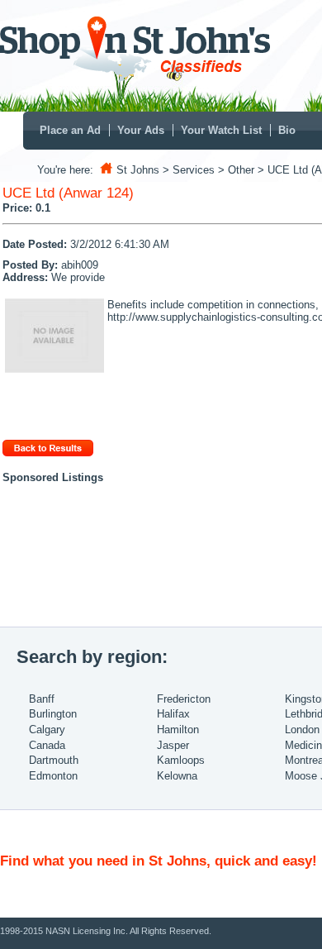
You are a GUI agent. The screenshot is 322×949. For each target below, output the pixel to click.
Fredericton (184, 699)
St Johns (137, 170)
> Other (236, 170)
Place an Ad (70, 130)
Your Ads (140, 130)
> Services (189, 170)
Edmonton (53, 776)
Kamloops (181, 760)
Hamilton (178, 729)
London (302, 729)
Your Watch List (221, 130)
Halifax (173, 714)
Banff (41, 699)
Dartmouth (53, 760)
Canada (47, 745)
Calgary (47, 729)
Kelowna (177, 776)
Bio (287, 130)
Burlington (53, 714)
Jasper (173, 745)
